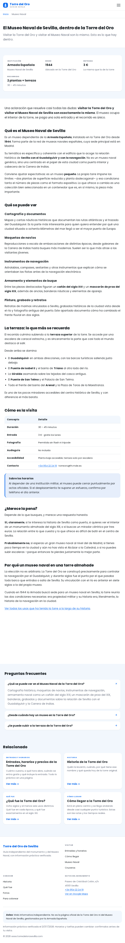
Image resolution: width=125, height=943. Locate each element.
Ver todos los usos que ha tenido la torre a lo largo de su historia (47, 608)
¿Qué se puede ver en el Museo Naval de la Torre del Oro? (46, 684)
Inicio (6, 14)
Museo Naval (72, 862)
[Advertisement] (62, 633)
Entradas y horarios (76, 850)
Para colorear (10, 898)
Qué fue (7, 887)
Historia (7, 881)
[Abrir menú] (118, 5)
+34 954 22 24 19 (47, 465)
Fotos (6, 892)
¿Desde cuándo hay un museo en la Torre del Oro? (41, 715)
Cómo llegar (72, 856)
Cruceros (70, 867)
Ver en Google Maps (76, 893)
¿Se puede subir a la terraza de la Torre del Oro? (40, 726)
